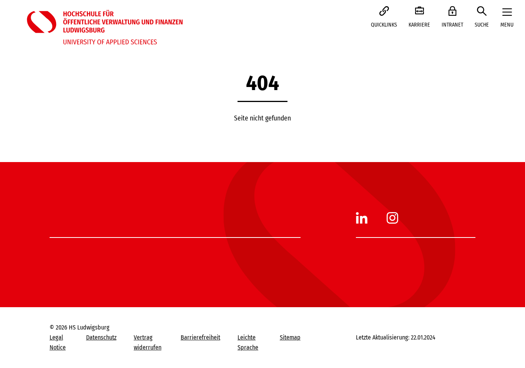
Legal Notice (58, 342)
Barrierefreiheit (200, 337)
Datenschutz (101, 337)
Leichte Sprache (248, 342)
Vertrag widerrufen (147, 342)
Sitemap (290, 337)
